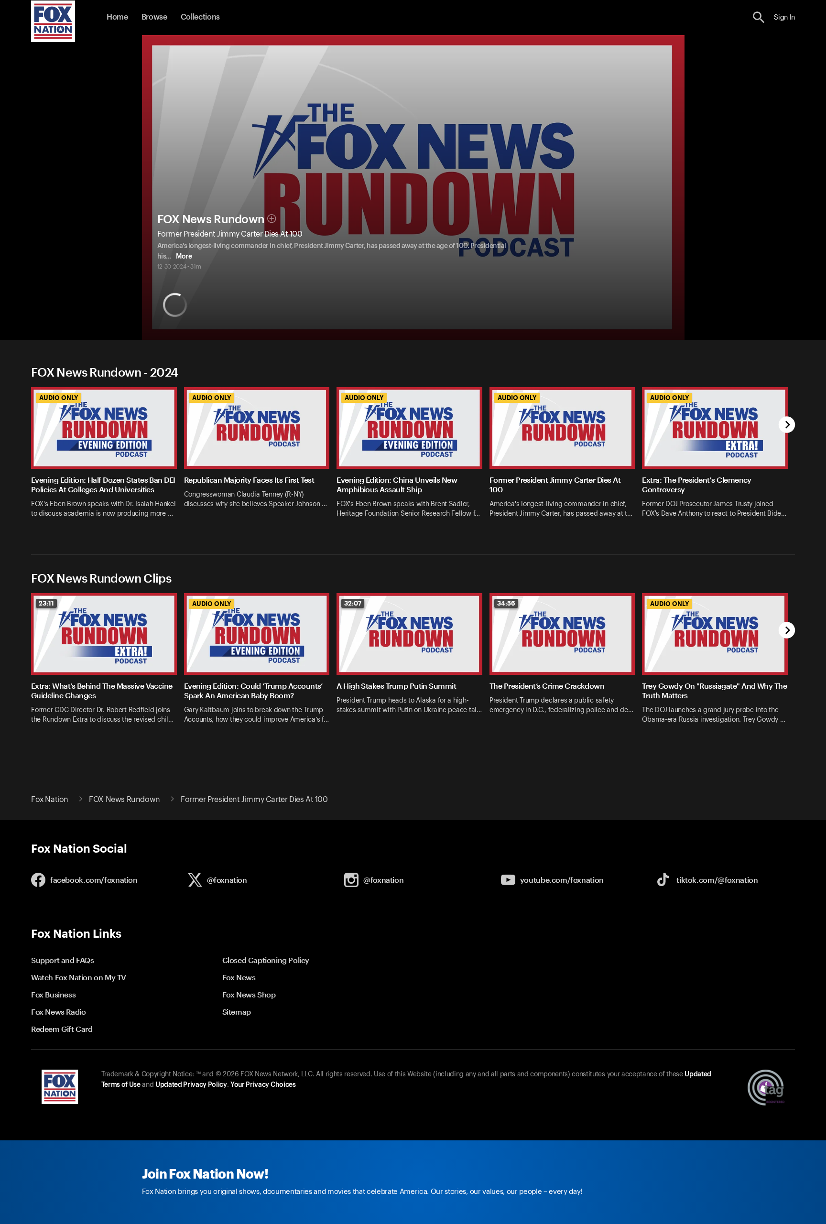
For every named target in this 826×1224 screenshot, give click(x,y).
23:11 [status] (46, 603)
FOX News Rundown (211, 219)
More (184, 256)
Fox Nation (49, 799)
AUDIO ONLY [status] (58, 397)
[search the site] (759, 17)
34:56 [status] (506, 603)
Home (117, 17)
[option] (107, 458)
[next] (787, 425)
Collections (200, 17)
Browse (154, 17)
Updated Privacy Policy (191, 1085)
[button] (759, 17)
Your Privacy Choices (262, 1085)
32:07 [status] (352, 603)
